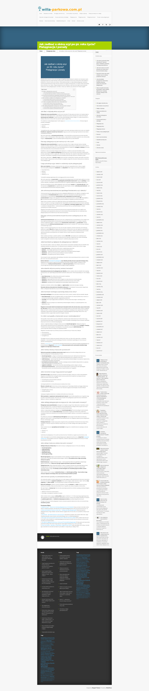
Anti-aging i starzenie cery (59, 13)
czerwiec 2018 (100, 305)
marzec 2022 (99, 227)
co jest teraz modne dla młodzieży (46, 639)
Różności (41, 21)
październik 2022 (100, 219)
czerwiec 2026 (100, 174)
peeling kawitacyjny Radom (46, 672)
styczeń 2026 (99, 182)
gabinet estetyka (45, 654)
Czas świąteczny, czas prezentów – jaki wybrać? (102, 519)
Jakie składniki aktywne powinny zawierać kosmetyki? (54, 99)
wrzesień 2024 (100, 206)
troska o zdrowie (58, 345)
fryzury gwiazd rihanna (49, 652)
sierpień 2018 (99, 300)
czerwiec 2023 (100, 214)
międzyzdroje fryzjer (44, 669)
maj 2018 (98, 308)
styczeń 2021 (99, 251)
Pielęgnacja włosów (91, 17)
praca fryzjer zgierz (52, 675)
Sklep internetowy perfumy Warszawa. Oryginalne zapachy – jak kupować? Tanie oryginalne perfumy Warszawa (102, 376)
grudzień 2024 (100, 198)
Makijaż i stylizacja (83, 13)
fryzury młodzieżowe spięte (48, 653)
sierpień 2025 (99, 187)
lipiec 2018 (99, 302)
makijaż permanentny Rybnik (47, 662)
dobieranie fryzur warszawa (48, 643)
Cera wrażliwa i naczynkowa (72, 13)
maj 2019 (98, 289)
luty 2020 (99, 278)
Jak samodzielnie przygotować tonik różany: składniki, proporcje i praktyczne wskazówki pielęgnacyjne (102, 82)
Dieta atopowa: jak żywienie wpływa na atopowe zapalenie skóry (103, 534)
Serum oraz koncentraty (50, 21)
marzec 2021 (99, 246)
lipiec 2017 (99, 334)
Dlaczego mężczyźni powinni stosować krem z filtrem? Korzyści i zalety (58, 517)
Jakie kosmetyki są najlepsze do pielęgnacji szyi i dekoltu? (54, 97)
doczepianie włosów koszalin (46, 647)
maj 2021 (98, 243)
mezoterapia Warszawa (47, 668)
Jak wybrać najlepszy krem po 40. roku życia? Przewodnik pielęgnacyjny (59, 522)
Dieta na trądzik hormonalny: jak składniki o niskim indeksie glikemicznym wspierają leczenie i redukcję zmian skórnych (103, 91)
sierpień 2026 (99, 171)
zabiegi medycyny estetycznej (53, 443)
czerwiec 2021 (100, 241)
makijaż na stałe (50, 660)
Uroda (68, 21)
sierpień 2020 (99, 262)
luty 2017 (98, 348)
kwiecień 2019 (99, 291)
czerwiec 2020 (100, 267)
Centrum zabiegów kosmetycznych (48, 638)
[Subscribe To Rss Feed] (106, 24)
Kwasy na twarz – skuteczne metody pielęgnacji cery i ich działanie (58, 507)
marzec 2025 (99, 193)
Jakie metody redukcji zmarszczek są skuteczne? (53, 103)
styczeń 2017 (99, 350)
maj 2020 (99, 270)
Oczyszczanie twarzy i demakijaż (61, 17)
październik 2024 (100, 203)
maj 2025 (98, 190)
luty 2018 (98, 316)
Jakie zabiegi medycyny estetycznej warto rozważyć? (54, 107)
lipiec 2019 (99, 283)
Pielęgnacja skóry (82, 17)
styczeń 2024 (99, 211)
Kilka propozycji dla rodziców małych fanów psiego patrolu (103, 450)
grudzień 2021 (99, 230)
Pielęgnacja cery (73, 17)
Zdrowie (73, 21)
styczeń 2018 (99, 318)
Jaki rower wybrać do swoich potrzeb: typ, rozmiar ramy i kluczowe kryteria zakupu (103, 69)
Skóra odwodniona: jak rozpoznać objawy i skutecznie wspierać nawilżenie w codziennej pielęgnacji (65, 577)
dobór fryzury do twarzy (47, 645)
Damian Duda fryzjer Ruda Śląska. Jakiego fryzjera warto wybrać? (48, 601)
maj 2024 (99, 209)
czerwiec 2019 (100, 286)
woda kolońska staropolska (45, 680)
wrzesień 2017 (100, 329)
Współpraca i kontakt (48, 13)
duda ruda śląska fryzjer (47, 647)
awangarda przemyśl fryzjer (48, 637)
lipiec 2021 (99, 238)
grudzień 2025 (100, 185)
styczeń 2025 (99, 195)
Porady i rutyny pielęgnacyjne (103, 17)
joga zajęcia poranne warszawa (46, 657)
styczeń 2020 (99, 281)
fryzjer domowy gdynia (44, 650)
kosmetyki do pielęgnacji (55, 260)
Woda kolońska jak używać (50, 679)
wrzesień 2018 (100, 297)
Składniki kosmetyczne (61, 21)
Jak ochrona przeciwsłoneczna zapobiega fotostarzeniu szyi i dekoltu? (56, 95)
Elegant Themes (96, 687)
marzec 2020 (99, 275)
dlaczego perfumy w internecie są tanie (47, 642)
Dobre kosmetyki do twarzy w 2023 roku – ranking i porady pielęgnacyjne (59, 510)
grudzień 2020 (100, 254)
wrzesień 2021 (100, 235)
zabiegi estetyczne (49, 343)
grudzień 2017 (99, 321)
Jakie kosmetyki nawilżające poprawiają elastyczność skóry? (55, 100)
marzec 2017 (99, 345)
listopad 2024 (99, 201)
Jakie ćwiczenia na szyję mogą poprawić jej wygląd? (53, 104)
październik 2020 (100, 257)
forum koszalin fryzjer (50, 649)
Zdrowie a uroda (80, 21)
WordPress (109, 687)
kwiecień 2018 (99, 310)
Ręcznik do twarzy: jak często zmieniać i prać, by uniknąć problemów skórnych (103, 75)
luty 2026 (99, 179)
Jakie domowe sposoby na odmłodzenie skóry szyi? (53, 108)
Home (40, 13)
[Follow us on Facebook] (103, 24)
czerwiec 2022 (100, 225)
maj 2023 (98, 217)
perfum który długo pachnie (47, 675)
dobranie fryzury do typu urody (45, 644)
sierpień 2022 (99, 222)
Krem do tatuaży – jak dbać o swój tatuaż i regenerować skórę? (57, 525)
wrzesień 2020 (100, 259)
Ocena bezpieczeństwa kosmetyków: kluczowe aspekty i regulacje (65, 557)
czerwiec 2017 (100, 337)
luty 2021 (98, 249)
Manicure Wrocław (44, 666)
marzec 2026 (99, 177)
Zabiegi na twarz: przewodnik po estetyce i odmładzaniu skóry (103, 361)
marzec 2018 (99, 313)
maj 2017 (98, 340)
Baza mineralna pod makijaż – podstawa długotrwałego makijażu (48, 627)
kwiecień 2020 (100, 273)
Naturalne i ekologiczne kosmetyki (46, 17)
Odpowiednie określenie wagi (48, 632)
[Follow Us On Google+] (110, 24)
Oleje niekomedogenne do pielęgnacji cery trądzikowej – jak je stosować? (66, 563)
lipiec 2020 (99, 265)
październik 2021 (100, 233)
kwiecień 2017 (99, 342)
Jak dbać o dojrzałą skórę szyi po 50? (49, 91)
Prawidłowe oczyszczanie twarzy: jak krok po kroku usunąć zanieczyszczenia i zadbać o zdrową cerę (102, 413)
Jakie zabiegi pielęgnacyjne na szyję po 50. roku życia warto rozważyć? (56, 105)
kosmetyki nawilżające (51, 291)
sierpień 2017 (99, 332)
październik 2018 (100, 294)
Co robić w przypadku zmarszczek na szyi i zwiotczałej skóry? (54, 101)
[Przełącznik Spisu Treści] (73, 90)
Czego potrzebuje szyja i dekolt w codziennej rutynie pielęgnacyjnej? (57, 93)
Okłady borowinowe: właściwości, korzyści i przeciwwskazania (64, 570)
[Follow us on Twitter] (99, 24)
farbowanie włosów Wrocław (46, 649)
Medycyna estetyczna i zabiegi (95, 13)
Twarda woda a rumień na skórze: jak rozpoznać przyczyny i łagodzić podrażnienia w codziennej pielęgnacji (103, 395)
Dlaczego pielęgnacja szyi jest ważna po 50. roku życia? (54, 92)
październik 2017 (100, 326)
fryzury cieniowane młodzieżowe (45, 652)
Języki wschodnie (63, 583)
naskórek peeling (49, 670)
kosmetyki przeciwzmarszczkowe (72, 120)
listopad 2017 (99, 324)
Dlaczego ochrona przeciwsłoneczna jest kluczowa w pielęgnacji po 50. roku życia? (59, 96)
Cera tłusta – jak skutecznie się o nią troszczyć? (53, 514)
